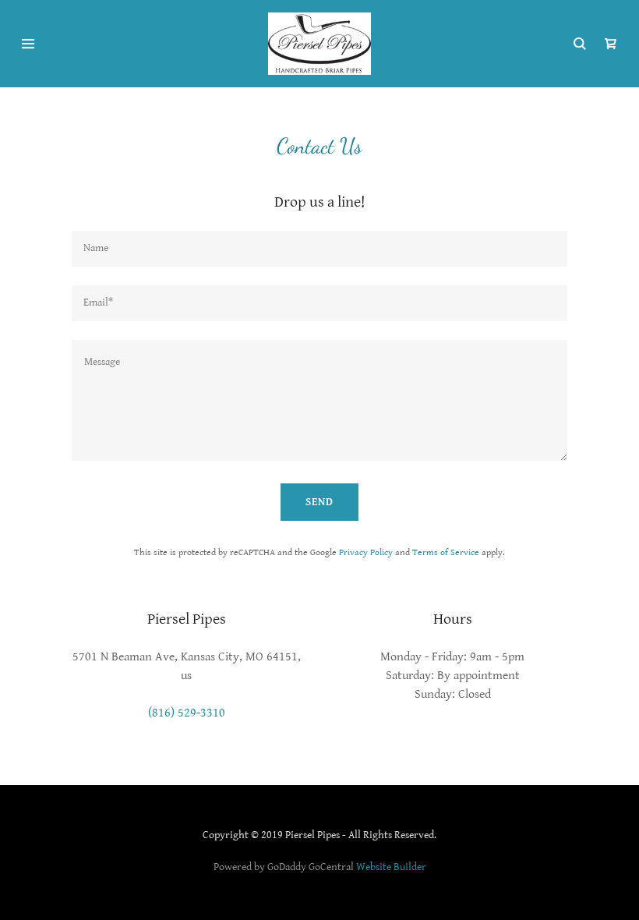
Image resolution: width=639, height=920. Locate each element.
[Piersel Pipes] (319, 43)
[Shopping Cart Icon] (611, 43)
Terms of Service (445, 552)
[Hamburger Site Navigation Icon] (80, 43)
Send (319, 502)
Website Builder (391, 867)
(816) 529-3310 (186, 713)
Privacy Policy (366, 552)
